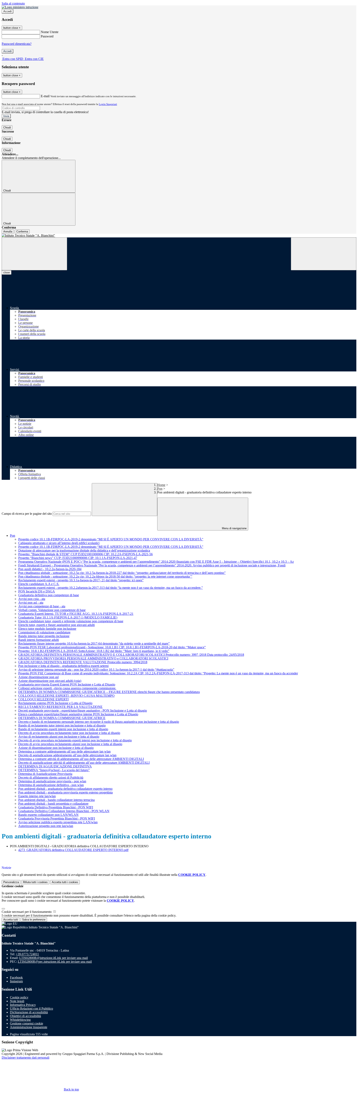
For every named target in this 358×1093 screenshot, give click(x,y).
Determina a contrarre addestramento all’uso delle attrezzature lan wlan (64, 751)
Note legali (17, 1001)
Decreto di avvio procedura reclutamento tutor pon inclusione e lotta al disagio (69, 733)
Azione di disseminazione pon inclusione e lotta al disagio (56, 747)
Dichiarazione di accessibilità (29, 1012)
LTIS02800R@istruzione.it (53, 958)
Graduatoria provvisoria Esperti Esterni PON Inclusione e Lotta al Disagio (66, 684)
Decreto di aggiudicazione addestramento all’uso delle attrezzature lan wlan (67, 755)
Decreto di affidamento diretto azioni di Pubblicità (50, 777)
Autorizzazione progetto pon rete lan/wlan (45, 826)
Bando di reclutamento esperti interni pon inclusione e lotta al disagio (63, 729)
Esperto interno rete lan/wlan (37, 796)
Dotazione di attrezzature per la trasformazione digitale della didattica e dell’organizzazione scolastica (84, 550)
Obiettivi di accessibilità (25, 1016)
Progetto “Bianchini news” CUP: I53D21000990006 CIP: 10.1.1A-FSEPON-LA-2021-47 (77, 558)
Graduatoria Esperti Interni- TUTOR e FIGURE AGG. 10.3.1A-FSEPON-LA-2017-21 (75, 613)
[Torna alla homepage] (179, 235)
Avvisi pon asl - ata (30, 602)
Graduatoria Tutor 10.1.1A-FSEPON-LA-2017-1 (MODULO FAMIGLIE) (67, 617)
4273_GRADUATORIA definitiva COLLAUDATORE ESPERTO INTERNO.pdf (73, 850)
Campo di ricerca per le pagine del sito (27, 513)
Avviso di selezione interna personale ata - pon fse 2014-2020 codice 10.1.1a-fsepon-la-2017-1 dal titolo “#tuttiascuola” (96, 669)
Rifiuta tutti (35, 882)
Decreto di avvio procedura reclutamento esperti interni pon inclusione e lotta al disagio (75, 740)
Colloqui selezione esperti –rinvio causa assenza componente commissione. (67, 688)
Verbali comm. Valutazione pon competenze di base (52, 610)
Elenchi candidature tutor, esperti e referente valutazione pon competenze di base (70, 621)
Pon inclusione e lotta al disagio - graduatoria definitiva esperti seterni (63, 666)
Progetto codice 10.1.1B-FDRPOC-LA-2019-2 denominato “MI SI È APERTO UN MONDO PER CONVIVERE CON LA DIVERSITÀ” (110, 539)
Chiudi (7, 127)
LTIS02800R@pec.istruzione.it (55, 961)
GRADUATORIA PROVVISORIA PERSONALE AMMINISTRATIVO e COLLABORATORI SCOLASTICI (93, 658)
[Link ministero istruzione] (20, 7)
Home (161, 485)
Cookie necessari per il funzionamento (27, 911)
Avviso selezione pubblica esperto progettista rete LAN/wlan (58, 822)
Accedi (7, 11)
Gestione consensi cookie (26, 1023)
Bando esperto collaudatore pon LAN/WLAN (48, 814)
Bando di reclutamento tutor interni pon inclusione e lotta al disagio (62, 725)
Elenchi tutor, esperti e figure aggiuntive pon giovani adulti (56, 625)
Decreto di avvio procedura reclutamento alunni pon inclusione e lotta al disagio (70, 744)
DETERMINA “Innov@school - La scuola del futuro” (54, 770)
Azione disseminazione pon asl (38, 677)
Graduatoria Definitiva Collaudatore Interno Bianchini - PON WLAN (63, 811)
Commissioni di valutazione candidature (44, 632)
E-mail (45, 96)
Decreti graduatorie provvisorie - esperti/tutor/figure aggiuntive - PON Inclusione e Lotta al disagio (82, 710)
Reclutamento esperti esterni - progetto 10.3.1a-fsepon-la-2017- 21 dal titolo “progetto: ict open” (81, 580)
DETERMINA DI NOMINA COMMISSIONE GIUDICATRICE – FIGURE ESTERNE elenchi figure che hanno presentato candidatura (109, 692)
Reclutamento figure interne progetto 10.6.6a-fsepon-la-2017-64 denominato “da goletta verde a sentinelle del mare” (94, 643)
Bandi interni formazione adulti (38, 640)
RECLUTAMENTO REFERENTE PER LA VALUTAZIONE (60, 707)
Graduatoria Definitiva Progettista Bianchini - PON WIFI (55, 807)
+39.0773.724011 (27, 954)
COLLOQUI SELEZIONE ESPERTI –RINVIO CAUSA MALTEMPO (66, 695)
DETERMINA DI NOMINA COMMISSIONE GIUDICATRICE (61, 718)
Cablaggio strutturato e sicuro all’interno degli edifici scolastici (58, 543)
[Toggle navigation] (34, 253)
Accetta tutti (65, 882)
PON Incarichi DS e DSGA (36, 591)
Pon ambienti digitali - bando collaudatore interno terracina (56, 800)
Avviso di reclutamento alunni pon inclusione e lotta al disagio (58, 736)
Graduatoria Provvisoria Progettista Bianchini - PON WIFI (56, 818)
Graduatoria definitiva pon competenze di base (48, 595)
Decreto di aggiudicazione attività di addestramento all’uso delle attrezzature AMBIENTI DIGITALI (84, 762)
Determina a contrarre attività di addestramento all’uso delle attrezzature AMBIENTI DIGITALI (81, 759)
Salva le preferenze (33, 919)
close (6, 272)
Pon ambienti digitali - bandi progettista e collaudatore (53, 803)
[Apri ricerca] (323, 253)
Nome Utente (49, 32)
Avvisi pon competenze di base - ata (41, 606)
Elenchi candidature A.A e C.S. (38, 584)
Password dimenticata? (16, 43)
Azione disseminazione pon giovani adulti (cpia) (49, 680)
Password (47, 36)
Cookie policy (19, 997)
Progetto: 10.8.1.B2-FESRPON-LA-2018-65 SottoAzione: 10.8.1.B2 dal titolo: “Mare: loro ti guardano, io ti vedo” (93, 651)
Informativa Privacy (23, 1005)
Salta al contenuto (13, 3)
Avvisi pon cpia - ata (31, 599)
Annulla (7, 231)
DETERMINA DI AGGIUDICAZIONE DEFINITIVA (55, 766)
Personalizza (11, 882)
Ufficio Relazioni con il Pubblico (31, 1008)
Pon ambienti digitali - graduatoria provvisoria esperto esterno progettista (65, 792)
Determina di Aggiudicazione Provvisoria (45, 774)
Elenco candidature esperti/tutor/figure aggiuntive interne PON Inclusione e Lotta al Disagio (78, 714)
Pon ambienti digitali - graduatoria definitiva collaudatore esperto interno (65, 788)
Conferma (22, 231)
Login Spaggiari (108, 104)
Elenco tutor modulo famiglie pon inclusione (47, 628)
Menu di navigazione (234, 528)
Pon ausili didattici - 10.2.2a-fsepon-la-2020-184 (49, 569)
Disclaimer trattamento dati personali (25, 1057)
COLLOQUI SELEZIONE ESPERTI (43, 699)
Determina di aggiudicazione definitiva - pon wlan (51, 785)
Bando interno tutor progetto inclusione (43, 636)
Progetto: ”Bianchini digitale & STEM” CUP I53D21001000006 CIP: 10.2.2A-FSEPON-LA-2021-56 (85, 554)
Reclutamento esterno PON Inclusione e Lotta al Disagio (55, 703)
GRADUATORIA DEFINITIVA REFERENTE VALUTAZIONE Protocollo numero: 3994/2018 (82, 662)
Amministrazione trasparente (28, 1027)
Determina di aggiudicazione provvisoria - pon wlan (52, 781)
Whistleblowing (20, 1019)
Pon (159, 488)
